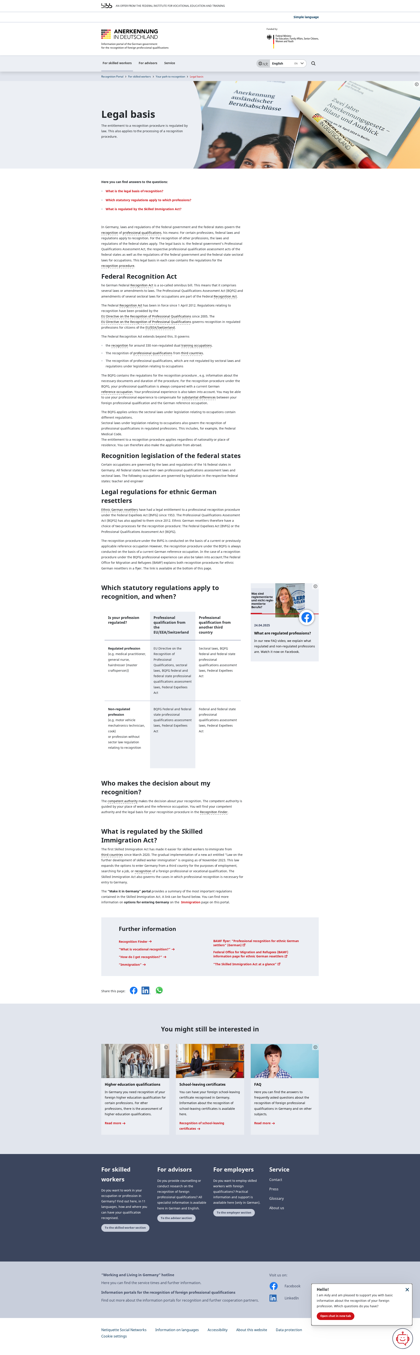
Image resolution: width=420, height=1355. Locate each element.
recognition (109, 233)
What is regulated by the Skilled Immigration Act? (144, 209)
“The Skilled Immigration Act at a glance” (245, 964)
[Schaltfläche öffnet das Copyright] (315, 586)
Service (169, 63)
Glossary (276, 1198)
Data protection (289, 1329)
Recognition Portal (112, 76)
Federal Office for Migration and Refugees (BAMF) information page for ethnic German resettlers (250, 954)
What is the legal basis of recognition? (134, 191)
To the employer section (234, 1212)
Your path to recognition (170, 76)
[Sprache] (263, 63)
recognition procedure (117, 266)
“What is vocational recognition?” (145, 949)
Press (273, 1189)
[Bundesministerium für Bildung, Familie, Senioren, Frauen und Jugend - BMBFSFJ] (292, 38)
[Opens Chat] (402, 1338)
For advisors (148, 63)
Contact (275, 1179)
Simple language (306, 17)
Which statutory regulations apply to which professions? (148, 200)
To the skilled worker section (125, 1228)
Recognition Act (141, 285)
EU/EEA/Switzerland (160, 327)
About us (276, 1207)
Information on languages (177, 1329)
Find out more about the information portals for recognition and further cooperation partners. (180, 1300)
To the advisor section (176, 1218)
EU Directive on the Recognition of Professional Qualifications (146, 316)
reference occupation (117, 392)
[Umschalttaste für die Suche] (313, 65)
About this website (251, 1329)
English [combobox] (285, 63)
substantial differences (199, 397)
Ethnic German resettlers (119, 509)
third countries (192, 353)
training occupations (196, 345)
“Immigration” (130, 964)
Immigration (190, 902)
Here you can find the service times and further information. (151, 1282)
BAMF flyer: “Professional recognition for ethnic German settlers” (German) (256, 943)
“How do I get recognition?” (141, 957)
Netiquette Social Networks (124, 1329)
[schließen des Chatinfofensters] (407, 1289)
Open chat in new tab (335, 1316)
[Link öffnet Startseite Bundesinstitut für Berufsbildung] (106, 5)
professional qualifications (142, 233)
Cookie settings (114, 1336)
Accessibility (218, 1329)
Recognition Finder (214, 812)
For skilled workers (117, 63)
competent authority (123, 801)
